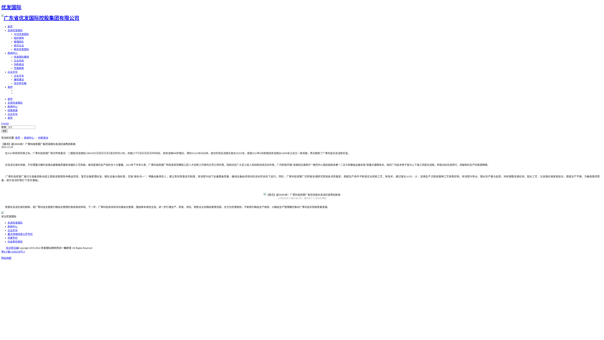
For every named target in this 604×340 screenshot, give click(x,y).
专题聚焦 (19, 68)
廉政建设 (19, 79)
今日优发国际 (21, 34)
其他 (10, 87)
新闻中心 (13, 53)
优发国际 (11, 7)
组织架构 (19, 38)
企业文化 (13, 72)
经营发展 (13, 110)
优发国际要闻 (21, 57)
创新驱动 (19, 64)
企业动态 (19, 60)
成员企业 (19, 45)
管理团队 (19, 41)
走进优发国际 (15, 30)
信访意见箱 (20, 83)
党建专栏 (13, 238)
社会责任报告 (15, 241)
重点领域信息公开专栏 (20, 234)
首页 (10, 26)
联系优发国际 (21, 49)
